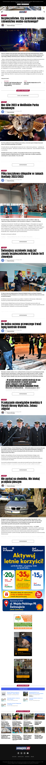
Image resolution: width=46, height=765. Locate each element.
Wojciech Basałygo (11, 25)
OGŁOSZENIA (14, 756)
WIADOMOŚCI (27, 756)
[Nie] (44, 3)
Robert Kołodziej (10, 112)
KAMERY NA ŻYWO (21, 756)
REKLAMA (32, 756)
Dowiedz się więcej (25, 4)
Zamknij (19, 4)
